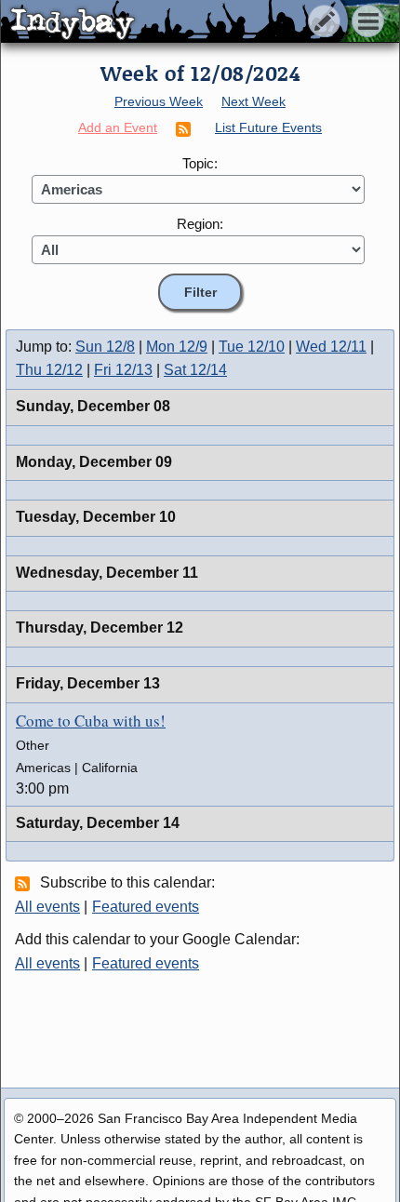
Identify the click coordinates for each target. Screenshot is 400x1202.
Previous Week (158, 101)
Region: (200, 224)
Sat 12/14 (195, 370)
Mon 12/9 (176, 346)
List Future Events (268, 127)
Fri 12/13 (123, 370)
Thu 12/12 (49, 370)
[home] (174, 22)
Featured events (145, 907)
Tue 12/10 (252, 346)
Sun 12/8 (105, 346)
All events (47, 907)
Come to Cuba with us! (91, 720)
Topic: (200, 163)
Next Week (253, 101)
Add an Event (117, 127)
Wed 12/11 (331, 346)
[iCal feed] (25, 883)
